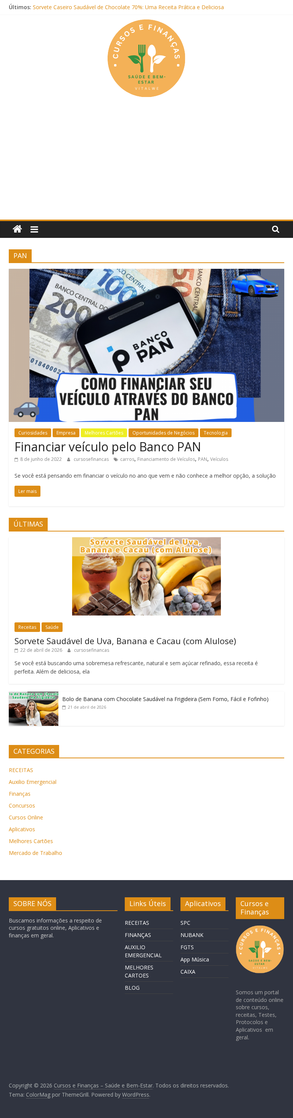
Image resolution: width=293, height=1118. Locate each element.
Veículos (219, 459)
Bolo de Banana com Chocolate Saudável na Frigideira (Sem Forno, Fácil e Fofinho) (165, 699)
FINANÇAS (138, 935)
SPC (185, 922)
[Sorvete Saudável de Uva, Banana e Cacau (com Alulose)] (146, 541)
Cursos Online (26, 817)
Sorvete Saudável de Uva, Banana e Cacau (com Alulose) (125, 640)
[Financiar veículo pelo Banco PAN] (146, 273)
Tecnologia (216, 433)
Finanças (20, 793)
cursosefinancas (92, 459)
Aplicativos (22, 829)
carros (127, 459)
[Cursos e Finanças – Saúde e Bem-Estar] (17, 229)
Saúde (52, 627)
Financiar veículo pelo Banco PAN (107, 446)
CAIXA (187, 971)
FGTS (187, 947)
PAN (202, 459)
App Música (194, 959)
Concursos (22, 805)
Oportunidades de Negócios (163, 433)
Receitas (27, 627)
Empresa (66, 433)
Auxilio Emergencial (32, 781)
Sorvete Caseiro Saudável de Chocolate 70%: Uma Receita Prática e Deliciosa (128, 7)
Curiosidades (32, 433)
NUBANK (191, 935)
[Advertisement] (146, 162)
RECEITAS (21, 770)
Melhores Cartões (104, 433)
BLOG (132, 987)
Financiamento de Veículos (166, 459)
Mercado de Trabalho (35, 852)
